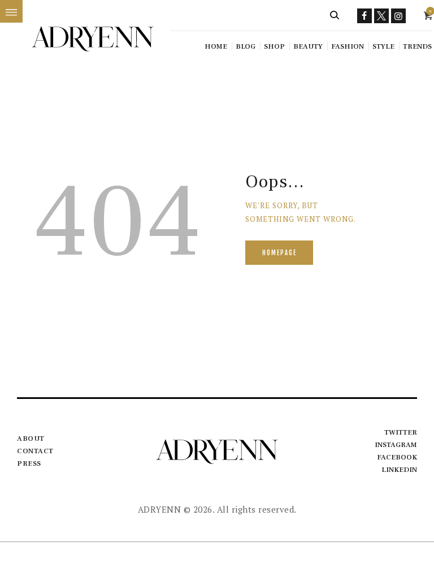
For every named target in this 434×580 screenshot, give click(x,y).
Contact (35, 451)
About (31, 438)
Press (29, 463)
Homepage (279, 253)
